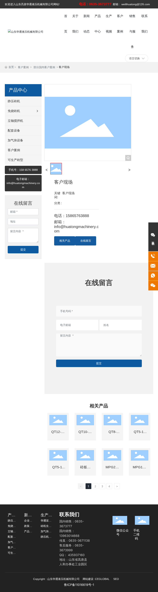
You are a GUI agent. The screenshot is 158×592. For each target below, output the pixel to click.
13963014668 (69, 536)
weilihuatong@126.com (135, 4)
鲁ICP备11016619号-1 (79, 585)
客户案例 (23, 67)
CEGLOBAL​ (102, 578)
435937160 (76, 555)
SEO (116, 578)
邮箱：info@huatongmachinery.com (76, 226)
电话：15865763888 (71, 216)
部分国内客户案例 (44, 67)
